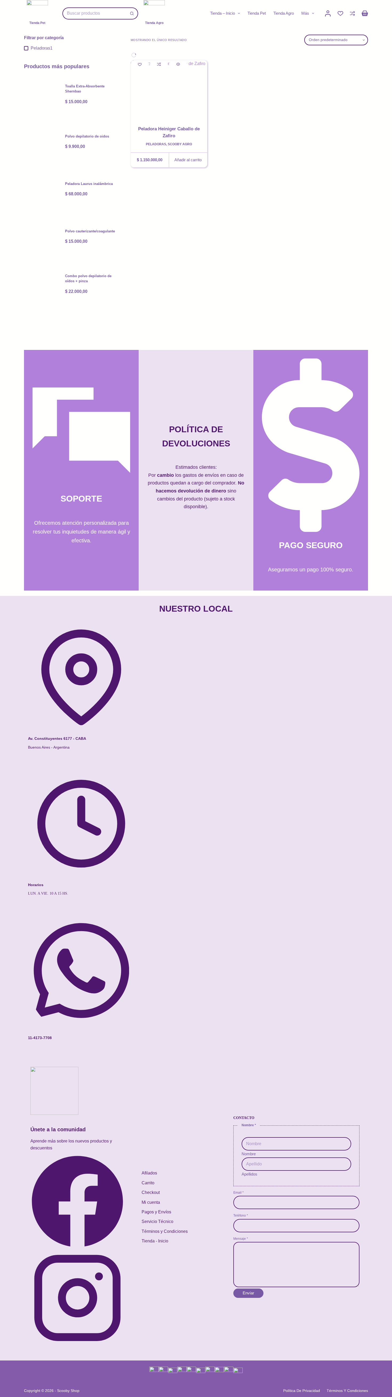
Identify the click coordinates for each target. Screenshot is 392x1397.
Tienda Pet (256, 13)
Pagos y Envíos (156, 1212)
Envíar (248, 1293)
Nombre (249, 1154)
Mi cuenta (151, 1202)
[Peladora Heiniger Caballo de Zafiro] (169, 89)
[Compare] (352, 13)
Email (238, 1192)
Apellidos (249, 1174)
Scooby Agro (180, 144)
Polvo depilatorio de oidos (87, 136)
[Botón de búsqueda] (132, 13)
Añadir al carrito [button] (188, 160)
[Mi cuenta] (328, 13)
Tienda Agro (283, 13)
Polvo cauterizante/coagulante (90, 231)
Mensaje (240, 1239)
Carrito (148, 1183)
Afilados (149, 1173)
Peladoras (156, 144)
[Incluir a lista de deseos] (140, 64)
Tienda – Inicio (222, 13)
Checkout (151, 1192)
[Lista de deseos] (340, 13)
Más (305, 13)
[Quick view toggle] (178, 64)
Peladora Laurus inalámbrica (89, 184)
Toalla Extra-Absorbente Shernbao (85, 89)
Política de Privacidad (301, 1390)
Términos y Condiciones (165, 1231)
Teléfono (240, 1215)
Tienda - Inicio (155, 1241)
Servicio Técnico (157, 1221)
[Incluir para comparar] (159, 64)
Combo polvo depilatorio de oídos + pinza (88, 278)
